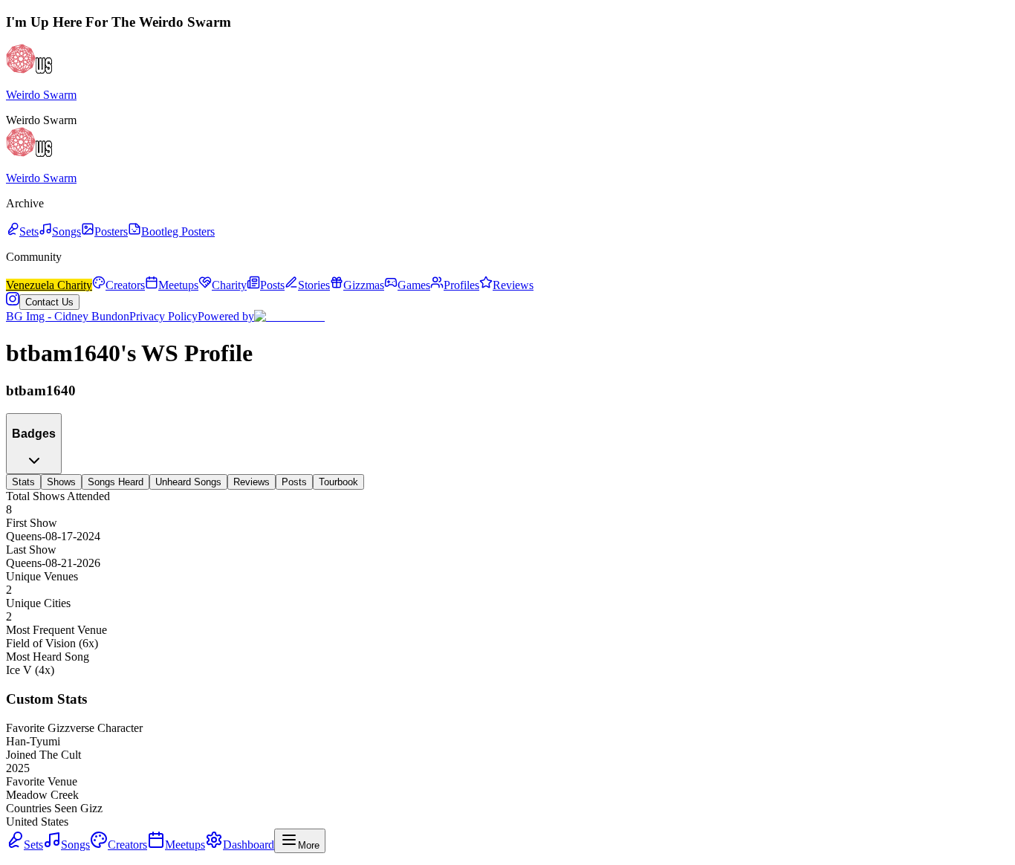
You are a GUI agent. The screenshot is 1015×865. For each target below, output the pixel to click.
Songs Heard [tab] (115, 481)
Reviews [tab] (251, 481)
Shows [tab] (61, 481)
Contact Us (49, 302)
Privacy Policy (163, 316)
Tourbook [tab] (338, 481)
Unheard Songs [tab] (188, 481)
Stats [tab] (23, 481)
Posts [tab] (294, 481)
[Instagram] (12, 301)
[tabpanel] (507, 659)
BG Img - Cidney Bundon (67, 316)
